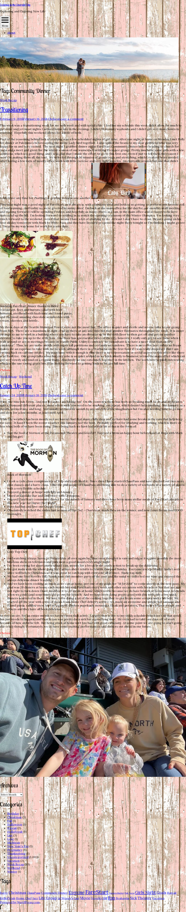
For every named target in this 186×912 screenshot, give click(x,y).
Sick (133, 898)
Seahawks (122, 898)
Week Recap (8, 100)
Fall (9, 821)
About (11, 32)
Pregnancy (14, 850)
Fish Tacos (129, 893)
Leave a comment (71, 119)
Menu (5, 25)
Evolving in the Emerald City (15, 5)
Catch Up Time (16, 385)
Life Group (48, 898)
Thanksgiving (16, 853)
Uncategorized (18, 857)
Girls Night (145, 892)
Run (111, 897)
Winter (12, 871)
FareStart (96, 891)
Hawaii (12, 828)
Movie (85, 898)
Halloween (14, 824)
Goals (161, 892)
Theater (144, 898)
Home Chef (24, 898)
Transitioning (14, 109)
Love (10, 839)
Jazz (35, 898)
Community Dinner (54, 893)
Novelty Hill (99, 898)
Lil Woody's (65, 898)
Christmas (14, 817)
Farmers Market (116, 893)
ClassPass (34, 893)
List (10, 835)
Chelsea (53, 119)
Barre (4, 893)
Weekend (25, 376)
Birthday (13, 813)
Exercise (76, 892)
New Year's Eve (18, 846)
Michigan (13, 842)
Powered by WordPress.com (20, 902)
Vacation (13, 860)
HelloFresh (15, 831)
